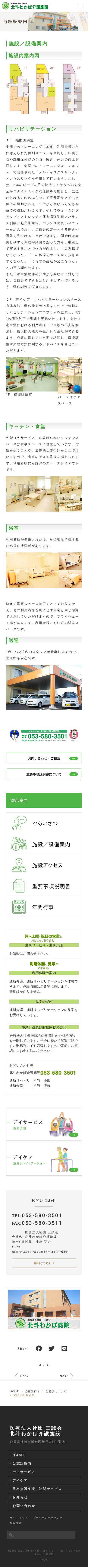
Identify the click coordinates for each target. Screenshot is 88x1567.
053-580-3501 (42, 1215)
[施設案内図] (44, 89)
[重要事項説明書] (44, 885)
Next (64, 1376)
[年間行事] (44, 906)
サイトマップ (19, 1517)
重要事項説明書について (44, 774)
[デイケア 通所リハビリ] (44, 1159)
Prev (24, 1376)
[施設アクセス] (44, 864)
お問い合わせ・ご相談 (44, 758)
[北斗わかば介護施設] (25, 5)
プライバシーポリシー (48, 1517)
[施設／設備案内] (44, 843)
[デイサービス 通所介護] (44, 1124)
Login (44, 1559)
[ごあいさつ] (44, 822)
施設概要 (16, 1523)
